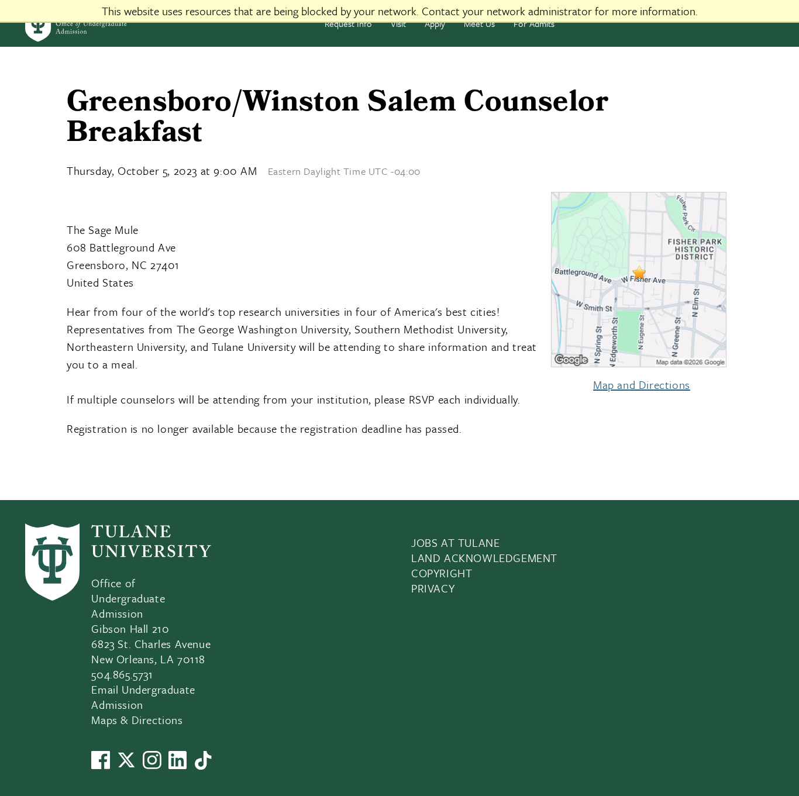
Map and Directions (641, 384)
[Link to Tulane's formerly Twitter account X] (126, 765)
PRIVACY (432, 588)
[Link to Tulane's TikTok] (203, 765)
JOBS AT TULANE (455, 542)
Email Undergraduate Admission (143, 696)
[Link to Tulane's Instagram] (152, 765)
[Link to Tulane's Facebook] (100, 765)
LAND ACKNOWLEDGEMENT (484, 558)
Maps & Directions (136, 720)
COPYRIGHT (441, 573)
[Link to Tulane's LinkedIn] (177, 765)
